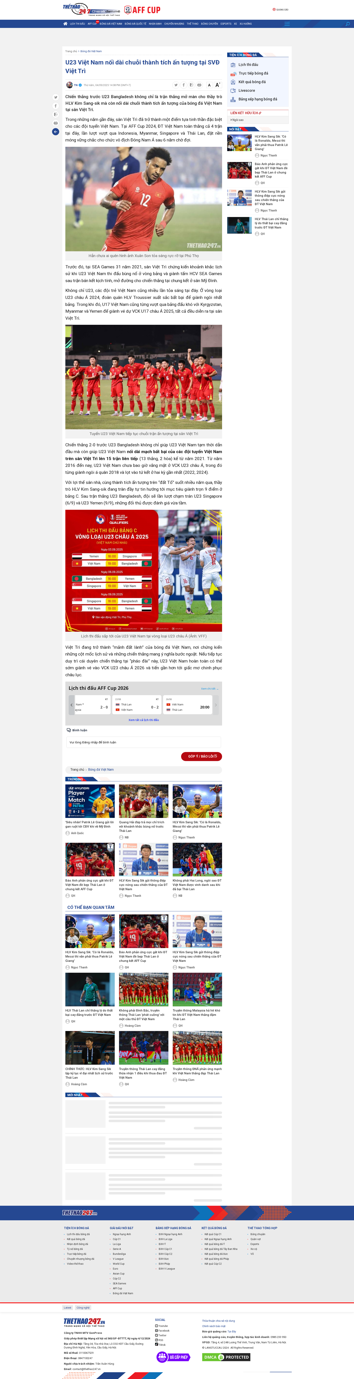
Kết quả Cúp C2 (213, 1263)
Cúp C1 (117, 1239)
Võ (252, 1254)
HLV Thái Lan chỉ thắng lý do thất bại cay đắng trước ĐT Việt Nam (89, 1013)
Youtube (163, 1326)
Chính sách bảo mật (214, 1326)
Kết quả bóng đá (76, 1239)
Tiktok (162, 1344)
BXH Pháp (164, 1263)
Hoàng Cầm (133, 1025)
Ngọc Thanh (186, 837)
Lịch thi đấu (77, 23)
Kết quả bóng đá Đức (216, 1254)
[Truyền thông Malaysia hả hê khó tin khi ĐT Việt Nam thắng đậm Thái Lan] (197, 989)
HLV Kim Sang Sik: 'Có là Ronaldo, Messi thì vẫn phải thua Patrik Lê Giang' (197, 826)
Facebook (163, 1330)
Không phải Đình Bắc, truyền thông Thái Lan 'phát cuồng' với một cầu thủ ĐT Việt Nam (141, 1015)
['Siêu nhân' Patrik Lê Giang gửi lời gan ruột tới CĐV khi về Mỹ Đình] (90, 801)
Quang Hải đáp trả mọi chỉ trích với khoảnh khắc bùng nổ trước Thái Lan (141, 826)
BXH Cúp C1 (165, 1249)
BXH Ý (162, 1244)
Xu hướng (246, 23)
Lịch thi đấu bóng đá (78, 1234)
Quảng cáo (282, 10)
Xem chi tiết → (210, 688)
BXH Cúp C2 (165, 1254)
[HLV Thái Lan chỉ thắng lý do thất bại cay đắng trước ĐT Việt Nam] (90, 989)
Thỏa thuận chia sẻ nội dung (218, 1320)
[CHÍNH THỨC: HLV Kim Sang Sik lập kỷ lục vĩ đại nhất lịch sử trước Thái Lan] (90, 1048)
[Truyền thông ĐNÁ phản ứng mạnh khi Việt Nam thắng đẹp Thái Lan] (197, 1048)
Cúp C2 (117, 1278)
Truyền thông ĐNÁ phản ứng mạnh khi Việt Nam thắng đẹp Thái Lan (197, 1071)
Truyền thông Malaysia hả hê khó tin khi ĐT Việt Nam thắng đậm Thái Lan (196, 1015)
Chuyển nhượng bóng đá (80, 1258)
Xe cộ (254, 1249)
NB (127, 837)
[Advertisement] (177, 37)
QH (73, 895)
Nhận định (155, 23)
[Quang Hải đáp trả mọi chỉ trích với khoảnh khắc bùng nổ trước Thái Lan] (143, 801)
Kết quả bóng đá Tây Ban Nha (221, 1249)
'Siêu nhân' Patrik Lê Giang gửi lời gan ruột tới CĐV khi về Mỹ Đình (89, 824)
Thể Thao (193, 23)
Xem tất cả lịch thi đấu (144, 720)
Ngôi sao (238, 120)
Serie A (117, 1249)
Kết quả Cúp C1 (213, 1234)
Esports (226, 23)
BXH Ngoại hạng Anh (170, 1234)
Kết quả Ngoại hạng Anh (218, 1239)
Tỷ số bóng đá (75, 1249)
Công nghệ (83, 1307)
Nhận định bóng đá (77, 1244)
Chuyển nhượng (174, 23)
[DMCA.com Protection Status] (227, 1357)
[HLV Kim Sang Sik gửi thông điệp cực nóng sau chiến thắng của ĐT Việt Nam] (143, 859)
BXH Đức (164, 1258)
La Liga (117, 1244)
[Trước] (71, 705)
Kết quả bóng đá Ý (215, 1244)
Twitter (162, 1335)
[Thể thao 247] (91, 9)
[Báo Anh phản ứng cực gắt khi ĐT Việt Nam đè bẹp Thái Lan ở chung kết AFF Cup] (90, 859)
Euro (115, 1268)
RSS (160, 1340)
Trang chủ (71, 51)
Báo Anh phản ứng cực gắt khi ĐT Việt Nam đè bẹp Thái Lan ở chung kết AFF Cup (89, 885)
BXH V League (167, 1268)
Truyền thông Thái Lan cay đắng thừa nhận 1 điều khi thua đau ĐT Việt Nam (143, 1073)
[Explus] (143, 738)
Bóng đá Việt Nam (111, 23)
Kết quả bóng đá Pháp (217, 1258)
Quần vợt (256, 1239)
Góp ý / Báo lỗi (201, 756)
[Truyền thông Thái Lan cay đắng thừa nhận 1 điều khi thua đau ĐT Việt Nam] (143, 1048)
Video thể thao (75, 1263)
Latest (67, 1307)
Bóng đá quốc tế (135, 23)
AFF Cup (117, 1288)
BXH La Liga (165, 1239)
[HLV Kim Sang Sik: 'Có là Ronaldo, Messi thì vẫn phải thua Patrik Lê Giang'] (197, 801)
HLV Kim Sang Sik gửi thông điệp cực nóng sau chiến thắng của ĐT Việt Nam (143, 885)
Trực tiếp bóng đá (76, 1254)
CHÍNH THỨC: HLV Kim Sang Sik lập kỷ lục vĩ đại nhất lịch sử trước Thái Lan (89, 1073)
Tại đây (232, 1331)
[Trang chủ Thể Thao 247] (65, 24)
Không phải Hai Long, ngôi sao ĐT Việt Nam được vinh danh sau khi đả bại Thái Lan (197, 885)
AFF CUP (92, 23)
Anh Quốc (77, 833)
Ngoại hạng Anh (122, 1234)
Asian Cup (118, 1273)
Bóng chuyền (209, 23)
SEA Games (119, 1283)
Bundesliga (119, 1254)
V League (118, 1258)
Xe (235, 23)
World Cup (118, 1263)
